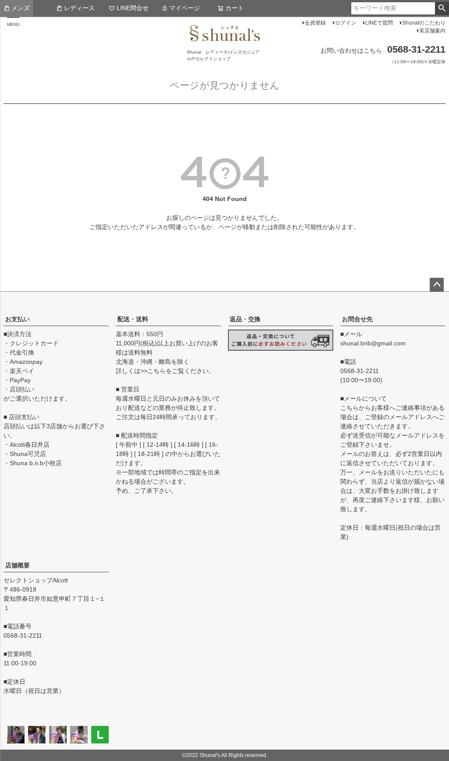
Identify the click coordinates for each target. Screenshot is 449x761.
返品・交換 (245, 319)
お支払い (17, 319)
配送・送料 (133, 319)
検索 (442, 8)
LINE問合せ (133, 7)
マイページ (184, 7)
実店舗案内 (432, 31)
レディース (79, 7)
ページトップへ (437, 285)
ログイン (345, 23)
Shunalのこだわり (423, 23)
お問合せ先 (357, 319)
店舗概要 (17, 565)
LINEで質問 (379, 23)
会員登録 (315, 23)
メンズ (20, 7)
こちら (156, 370)
